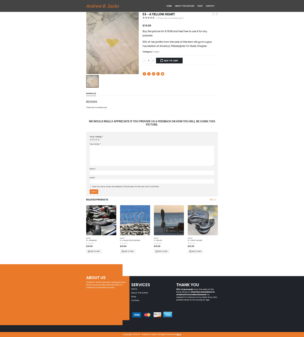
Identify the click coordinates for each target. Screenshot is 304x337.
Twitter (149, 74)
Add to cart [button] (95, 251)
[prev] (213, 14)
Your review (95, 144)
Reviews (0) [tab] (91, 93)
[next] (216, 14)
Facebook (144, 74)
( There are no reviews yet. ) (170, 18)
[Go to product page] (101, 220)
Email (162, 74)
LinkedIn (153, 74)
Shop (200, 6)
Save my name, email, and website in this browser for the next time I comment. (125, 186)
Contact (210, 6)
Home (169, 6)
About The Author (184, 6)
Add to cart (171, 60)
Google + (158, 74)
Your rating (96, 136)
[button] (211, 199)
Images (156, 51)
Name (93, 169)
